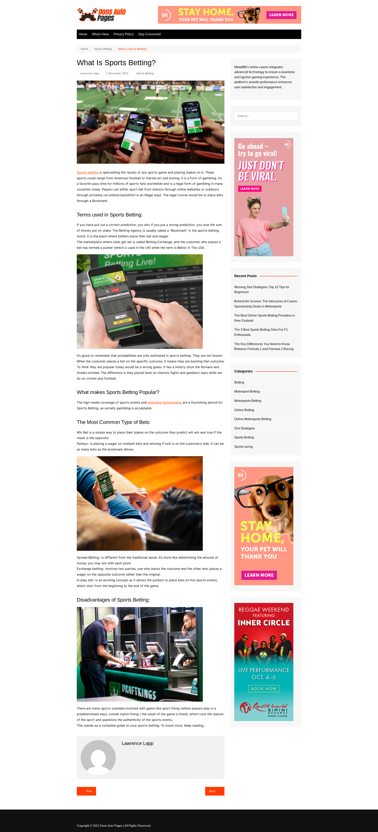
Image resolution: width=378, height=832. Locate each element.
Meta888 (240, 67)
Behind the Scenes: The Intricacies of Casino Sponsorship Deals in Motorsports (265, 304)
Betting (239, 382)
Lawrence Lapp (89, 73)
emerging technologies (165, 402)
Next (212, 791)
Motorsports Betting (247, 400)
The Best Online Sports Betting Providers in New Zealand (264, 318)
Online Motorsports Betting (252, 419)
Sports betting (87, 172)
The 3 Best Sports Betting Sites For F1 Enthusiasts (261, 332)
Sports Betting (145, 73)
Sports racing (243, 446)
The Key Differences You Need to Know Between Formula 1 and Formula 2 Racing (264, 346)
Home (83, 34)
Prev (89, 791)
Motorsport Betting (247, 391)
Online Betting (244, 410)
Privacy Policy (123, 34)
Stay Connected (149, 34)
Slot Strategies (244, 428)
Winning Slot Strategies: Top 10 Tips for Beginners (261, 289)
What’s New (100, 34)
